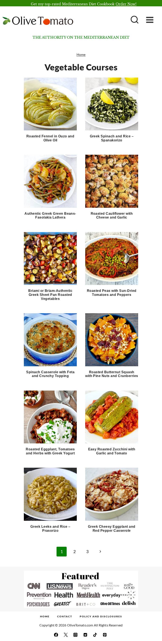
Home (81, 54)
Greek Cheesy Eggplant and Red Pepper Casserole (111, 528)
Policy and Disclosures (101, 616)
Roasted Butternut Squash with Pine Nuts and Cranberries (111, 374)
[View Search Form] (134, 20)
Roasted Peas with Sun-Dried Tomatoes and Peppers (111, 293)
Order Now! (126, 4)
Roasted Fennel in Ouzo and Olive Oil (50, 138)
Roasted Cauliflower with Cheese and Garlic (112, 215)
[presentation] (50, 104)
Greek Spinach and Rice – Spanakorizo (112, 138)
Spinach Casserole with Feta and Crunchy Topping (50, 374)
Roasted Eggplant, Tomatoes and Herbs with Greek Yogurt (50, 451)
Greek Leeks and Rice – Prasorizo (50, 528)
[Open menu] (153, 20)
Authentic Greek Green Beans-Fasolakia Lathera (50, 215)
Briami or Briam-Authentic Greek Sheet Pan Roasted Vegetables (50, 294)
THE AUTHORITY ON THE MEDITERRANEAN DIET (81, 37)
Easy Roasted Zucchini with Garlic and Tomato (111, 451)
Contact (64, 616)
